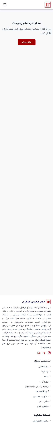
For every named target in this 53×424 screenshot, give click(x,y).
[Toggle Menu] (4, 4)
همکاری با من (43, 406)
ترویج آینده (44, 381)
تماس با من (44, 401)
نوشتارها (45, 371)
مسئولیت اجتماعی (41, 396)
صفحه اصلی (43, 366)
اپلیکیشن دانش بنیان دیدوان (37, 386)
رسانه (46, 376)
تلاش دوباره (26, 42)
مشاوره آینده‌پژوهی (41, 421)
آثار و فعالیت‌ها (42, 391)
